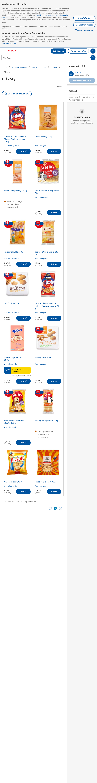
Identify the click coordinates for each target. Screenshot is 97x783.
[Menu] (4, 51)
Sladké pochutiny (39, 67)
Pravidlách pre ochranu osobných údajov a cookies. (36, 16)
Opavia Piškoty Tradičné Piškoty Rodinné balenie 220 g (15, 139)
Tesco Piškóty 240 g (43, 136)
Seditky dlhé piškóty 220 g (46, 420)
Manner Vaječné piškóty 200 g (15, 358)
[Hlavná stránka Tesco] (12, 51)
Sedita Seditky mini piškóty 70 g (47, 191)
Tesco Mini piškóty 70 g (45, 481)
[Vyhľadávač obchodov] (92, 51)
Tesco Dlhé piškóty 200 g (15, 190)
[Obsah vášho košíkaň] (71, 73)
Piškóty (54, 67)
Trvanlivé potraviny (19, 67)
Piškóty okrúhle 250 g (13, 251)
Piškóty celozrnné (43, 357)
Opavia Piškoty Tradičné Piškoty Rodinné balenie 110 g (47, 306)
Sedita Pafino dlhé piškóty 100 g (46, 253)
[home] (6, 67)
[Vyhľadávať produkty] (92, 57)
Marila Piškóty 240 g (13, 481)
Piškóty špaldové (11, 303)
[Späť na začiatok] (50, 518)
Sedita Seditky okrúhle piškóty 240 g (14, 421)
